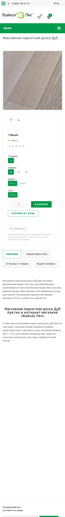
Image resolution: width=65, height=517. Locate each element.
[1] (9, 146)
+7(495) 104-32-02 (20, 3)
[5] (23, 146)
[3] (16, 146)
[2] (13, 146)
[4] (20, 146)
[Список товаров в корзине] (50, 19)
